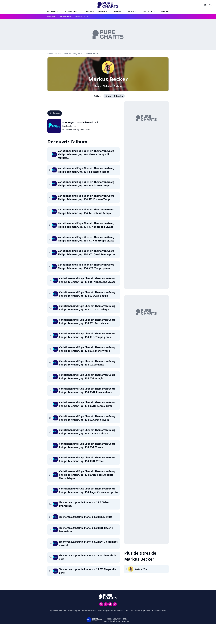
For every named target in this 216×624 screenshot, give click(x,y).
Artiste (97, 96)
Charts (117, 12)
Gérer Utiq (138, 610)
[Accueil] (108, 5)
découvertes (71, 12)
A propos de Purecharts (58, 610)
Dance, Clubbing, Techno (108, 86)
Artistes (58, 53)
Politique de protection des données (110, 610)
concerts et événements (95, 12)
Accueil (50, 53)
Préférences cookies (159, 610)
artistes (132, 12)
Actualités (52, 12)
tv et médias (149, 12)
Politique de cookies (89, 610)
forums (165, 12)
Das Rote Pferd (141, 569)
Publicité (147, 610)
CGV (131, 610)
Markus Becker (108, 79)
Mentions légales (74, 610)
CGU (126, 610)
